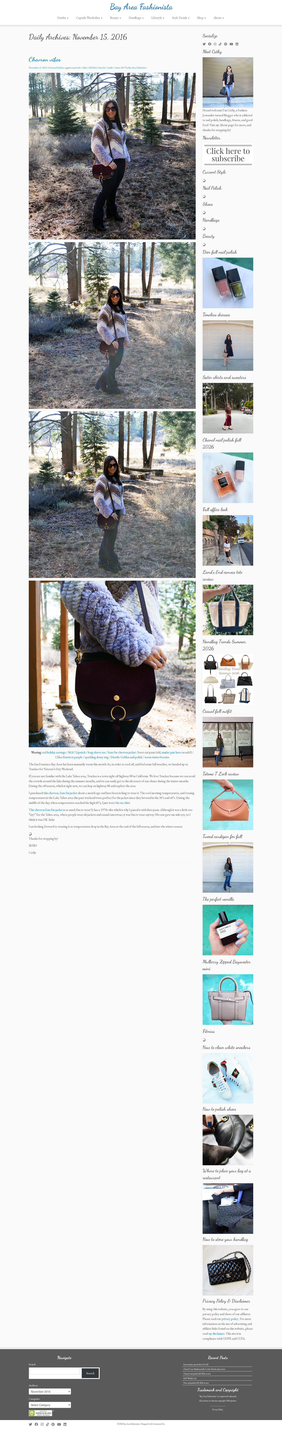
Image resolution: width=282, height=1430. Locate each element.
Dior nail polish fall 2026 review (196, 1383)
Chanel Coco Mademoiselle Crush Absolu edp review (204, 1369)
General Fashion (56, 67)
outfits (110, 67)
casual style (76, 67)
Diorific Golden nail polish (126, 757)
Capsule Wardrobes (88, 18)
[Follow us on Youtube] (233, 44)
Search (32, 1364)
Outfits (62, 18)
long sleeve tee (97, 752)
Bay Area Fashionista (141, 6)
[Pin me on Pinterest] (227, 44)
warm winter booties (156, 757)
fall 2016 (93, 67)
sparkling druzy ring (97, 757)
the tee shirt (122, 803)
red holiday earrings (54, 752)
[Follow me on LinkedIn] (238, 44)
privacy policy (230, 1319)
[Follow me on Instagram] (216, 44)
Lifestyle (156, 18)
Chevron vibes (45, 59)
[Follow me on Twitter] (205, 44)
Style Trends (180, 18)
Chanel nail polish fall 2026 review (197, 1373)
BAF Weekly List (190, 1378)
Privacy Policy (217, 1409)
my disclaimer (217, 1334)
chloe (84, 67)
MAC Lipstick (77, 752)
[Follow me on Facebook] (211, 44)
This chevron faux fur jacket (46, 810)
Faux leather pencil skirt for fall (195, 1364)
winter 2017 (120, 67)
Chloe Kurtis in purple (68, 757)
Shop (200, 18)
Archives (33, 1385)
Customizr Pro (159, 1424)
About (218, 18)
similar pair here (171, 752)
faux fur (102, 67)
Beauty (114, 18)
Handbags (135, 18)
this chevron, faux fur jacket (60, 793)
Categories (34, 1398)
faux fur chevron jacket (122, 752)
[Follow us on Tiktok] (221, 44)
